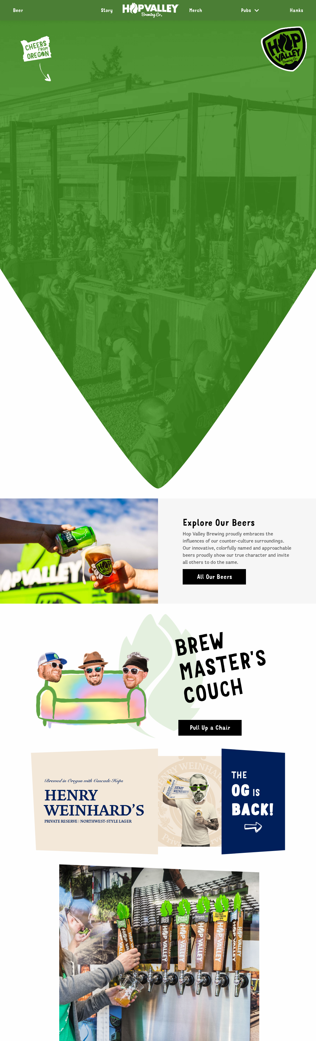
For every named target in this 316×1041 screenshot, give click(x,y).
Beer (18, 10)
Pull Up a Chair (210, 727)
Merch (195, 10)
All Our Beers (214, 576)
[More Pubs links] (257, 10)
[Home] (151, 10)
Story (107, 10)
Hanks (296, 10)
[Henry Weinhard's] (192, 801)
